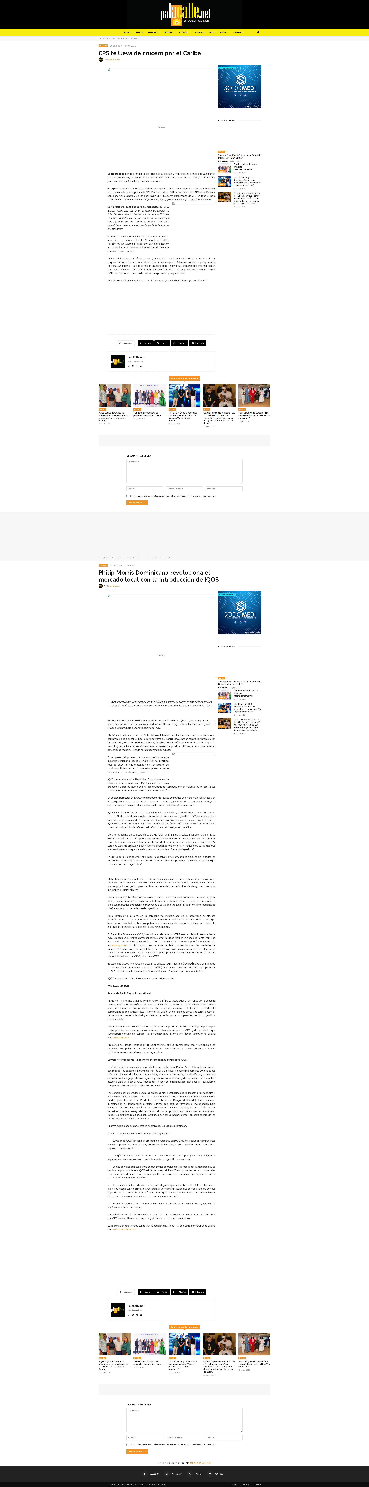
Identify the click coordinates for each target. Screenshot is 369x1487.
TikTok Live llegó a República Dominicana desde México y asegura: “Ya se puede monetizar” (247, 181)
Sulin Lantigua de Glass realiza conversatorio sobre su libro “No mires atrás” (254, 415)
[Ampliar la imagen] (257, 68)
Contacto (257, 1484)
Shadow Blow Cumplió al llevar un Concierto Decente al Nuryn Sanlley (239, 156)
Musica (221, 200)
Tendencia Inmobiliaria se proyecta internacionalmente (147, 414)
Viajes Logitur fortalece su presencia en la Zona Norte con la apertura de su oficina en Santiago (114, 416)
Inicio (127, 32)
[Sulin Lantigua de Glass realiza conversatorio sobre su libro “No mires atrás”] (254, 395)
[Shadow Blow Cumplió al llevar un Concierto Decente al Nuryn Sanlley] (239, 137)
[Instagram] (133, 366)
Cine (211, 32)
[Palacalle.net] (184, 14)
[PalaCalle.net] (101, 59)
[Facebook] (129, 366)
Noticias (152, 32)
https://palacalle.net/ (135, 361)
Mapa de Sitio (245, 1484)
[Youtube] (141, 366)
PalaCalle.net (113, 59)
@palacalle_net (201, 1462)
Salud (137, 32)
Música (199, 32)
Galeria (168, 32)
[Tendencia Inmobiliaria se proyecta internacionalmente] (224, 168)
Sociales (183, 32)
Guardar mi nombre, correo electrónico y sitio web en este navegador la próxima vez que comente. (173, 496)
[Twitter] (137, 366)
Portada (234, 1484)
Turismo (237, 32)
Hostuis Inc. (223, 161)
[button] (258, 32)
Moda (223, 32)
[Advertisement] (161, 149)
